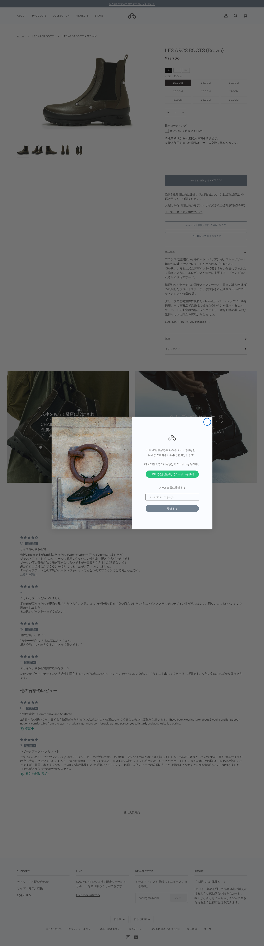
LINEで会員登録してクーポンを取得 (172, 474)
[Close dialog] (207, 421)
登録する (172, 508)
